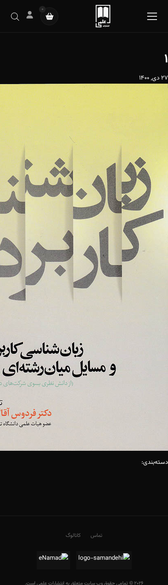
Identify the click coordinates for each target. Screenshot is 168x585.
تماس (96, 536)
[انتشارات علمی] (103, 16)
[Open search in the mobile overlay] (15, 16)
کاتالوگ (73, 536)
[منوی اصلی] (152, 16)
